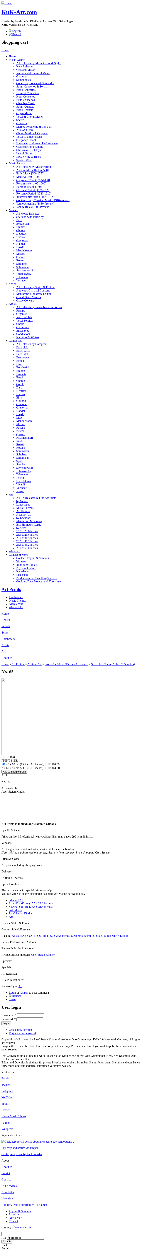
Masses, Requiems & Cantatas (34, 126)
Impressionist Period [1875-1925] (35, 196)
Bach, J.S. (22, 347)
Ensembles (22, 330)
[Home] (6, 3)
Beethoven (22, 223)
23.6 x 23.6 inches (27, 534)
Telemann (22, 277)
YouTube (6, 1097)
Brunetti (21, 374)
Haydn (20, 247)
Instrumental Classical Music (33, 73)
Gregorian (22, 240)
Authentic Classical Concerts (33, 290)
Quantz (20, 257)
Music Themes (24, 507)
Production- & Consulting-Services (36, 578)
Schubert (21, 263)
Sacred (20, 120)
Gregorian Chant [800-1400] (33, 180)
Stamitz (20, 464)
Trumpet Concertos (27, 93)
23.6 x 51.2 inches (27, 544)
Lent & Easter (24, 153)
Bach (19, 220)
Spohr (19, 461)
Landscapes (23, 504)
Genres (5, 619)
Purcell (20, 431)
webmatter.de (23, 1227)
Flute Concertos (25, 99)
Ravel (19, 441)
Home (5, 50)
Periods (5, 626)
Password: (8, 1019)
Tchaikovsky (23, 273)
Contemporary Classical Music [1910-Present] (43, 200)
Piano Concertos (26, 89)
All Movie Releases (27, 213)
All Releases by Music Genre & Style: (38, 63)
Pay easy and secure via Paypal (19, 1147)
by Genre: (22, 501)
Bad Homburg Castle (28, 524)
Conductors (23, 334)
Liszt (19, 417)
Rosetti (20, 260)
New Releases (24, 66)
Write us (21, 561)
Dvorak (20, 237)
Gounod (21, 400)
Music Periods (17, 163)
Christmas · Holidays (28, 150)
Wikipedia (7, 1129)
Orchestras (22, 327)
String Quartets (25, 106)
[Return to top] (1, 1251)
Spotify (5, 1103)
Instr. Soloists (24, 317)
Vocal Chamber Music (29, 136)
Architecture (16, 603)
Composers (15, 340)
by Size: (21, 527)
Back (4, 1245)
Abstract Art (23, 514)
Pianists (20, 310)
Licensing (22, 574)
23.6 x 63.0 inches (27, 548)
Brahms (20, 227)
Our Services (9, 1185)
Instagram (7, 1091)
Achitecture (23, 511)
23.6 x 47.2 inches (27, 541)
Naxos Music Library (13, 1116)
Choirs (20, 324)
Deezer (5, 1110)
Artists (12, 303)
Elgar (19, 397)
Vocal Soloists (24, 320)
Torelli (20, 477)
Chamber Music (25, 103)
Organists (21, 313)
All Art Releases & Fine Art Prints (36, 497)
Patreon (5, 1122)
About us (14, 551)
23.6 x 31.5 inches (27, 538)
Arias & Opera (24, 130)
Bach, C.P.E (23, 350)
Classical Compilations (29, 146)
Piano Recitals (24, 109)
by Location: (23, 517)
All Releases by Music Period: (34, 166)
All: (4, 1237)
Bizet (19, 364)
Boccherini (22, 367)
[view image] (52, 753)
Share (12, 999)
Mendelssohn (24, 250)
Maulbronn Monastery (29, 521)
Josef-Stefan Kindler (21, 913)
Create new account (20, 1029)
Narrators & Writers (27, 337)
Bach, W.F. (22, 354)
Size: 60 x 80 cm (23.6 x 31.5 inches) (113, 664)
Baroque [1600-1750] (29, 186)
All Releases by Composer (31, 344)
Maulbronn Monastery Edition (34, 293)
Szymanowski (24, 270)
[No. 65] (15, 995)
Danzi (19, 387)
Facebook (7, 1078)
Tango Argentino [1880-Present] (35, 203)
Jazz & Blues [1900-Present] (33, 206)
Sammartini (23, 451)
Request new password (22, 1033)
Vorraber (21, 280)
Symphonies (23, 79)
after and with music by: (30, 216)
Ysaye (20, 491)
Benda (20, 360)
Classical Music (25, 69)
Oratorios (21, 123)
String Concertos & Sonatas (32, 86)
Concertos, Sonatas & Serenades (35, 83)
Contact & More (18, 554)
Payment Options (26, 568)
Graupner (21, 404)
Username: (8, 1015)
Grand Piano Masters (28, 297)
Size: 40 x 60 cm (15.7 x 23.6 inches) (66, 664)
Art (11, 494)
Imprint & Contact (27, 564)
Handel (20, 243)
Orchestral (22, 76)
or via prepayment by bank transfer (21, 1154)
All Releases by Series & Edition (35, 287)
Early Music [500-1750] (30, 173)
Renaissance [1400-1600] (31, 183)
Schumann (22, 267)
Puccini (20, 427)
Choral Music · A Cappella (32, 133)
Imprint (5, 1173)
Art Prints (11, 589)
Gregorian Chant (26, 140)
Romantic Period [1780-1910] (33, 193)
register (24, 992)
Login (12, 992)
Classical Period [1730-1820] (33, 190)
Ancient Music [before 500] (32, 170)
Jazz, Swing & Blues (28, 156)
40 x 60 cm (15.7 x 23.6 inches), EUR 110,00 (32, 764)
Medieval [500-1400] (28, 176)
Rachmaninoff (24, 437)
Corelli (20, 384)
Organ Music (24, 113)
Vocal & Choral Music (29, 116)
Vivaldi (20, 484)
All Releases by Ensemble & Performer (39, 307)
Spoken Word (24, 160)
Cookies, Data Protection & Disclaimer (39, 581)
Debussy (21, 233)
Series (12, 283)
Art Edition (18, 664)
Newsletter (22, 571)
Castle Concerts (25, 300)
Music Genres (17, 59)
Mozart (20, 253)
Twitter (5, 1084)
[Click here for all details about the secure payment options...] (37, 1141)
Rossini (20, 447)
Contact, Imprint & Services (32, 558)
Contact (6, 1179)
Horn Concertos (25, 96)
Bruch (19, 377)
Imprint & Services (20, 1211)
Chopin (20, 230)
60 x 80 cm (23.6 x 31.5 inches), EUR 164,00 (32, 768)
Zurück (5, 1248)
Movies (13, 210)
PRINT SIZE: (9, 760)
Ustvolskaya (23, 481)
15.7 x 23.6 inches (27, 531)
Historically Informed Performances (37, 143)
